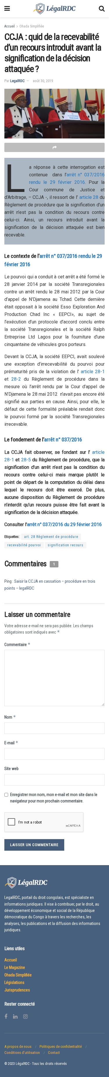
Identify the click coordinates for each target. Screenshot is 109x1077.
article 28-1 (93, 371)
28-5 (26, 459)
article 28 (89, 197)
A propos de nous (17, 1046)
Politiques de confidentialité (61, 1046)
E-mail (11, 742)
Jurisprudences (17, 990)
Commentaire (17, 644)
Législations (14, 982)
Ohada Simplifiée (31, 26)
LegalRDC (17, 81)
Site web (11, 768)
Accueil (9, 26)
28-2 (16, 379)
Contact (54, 1052)
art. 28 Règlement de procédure (51, 537)
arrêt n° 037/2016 (63, 439)
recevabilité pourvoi (24, 545)
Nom (10, 717)
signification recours (65, 545)
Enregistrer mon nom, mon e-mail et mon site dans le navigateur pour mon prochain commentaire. (53, 797)
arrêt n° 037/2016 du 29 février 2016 (64, 524)
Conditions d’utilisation (22, 1052)
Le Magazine (14, 967)
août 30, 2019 (43, 81)
